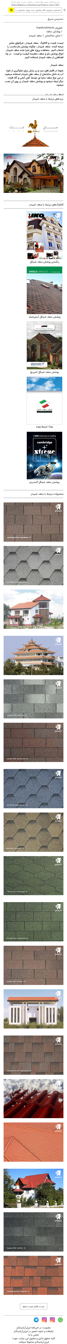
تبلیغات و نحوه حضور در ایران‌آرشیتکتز (33, 1331)
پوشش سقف (53, 31)
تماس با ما (33, 1335)
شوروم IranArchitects (49, 28)
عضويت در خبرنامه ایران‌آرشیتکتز (33, 1328)
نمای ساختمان (52, 36)
